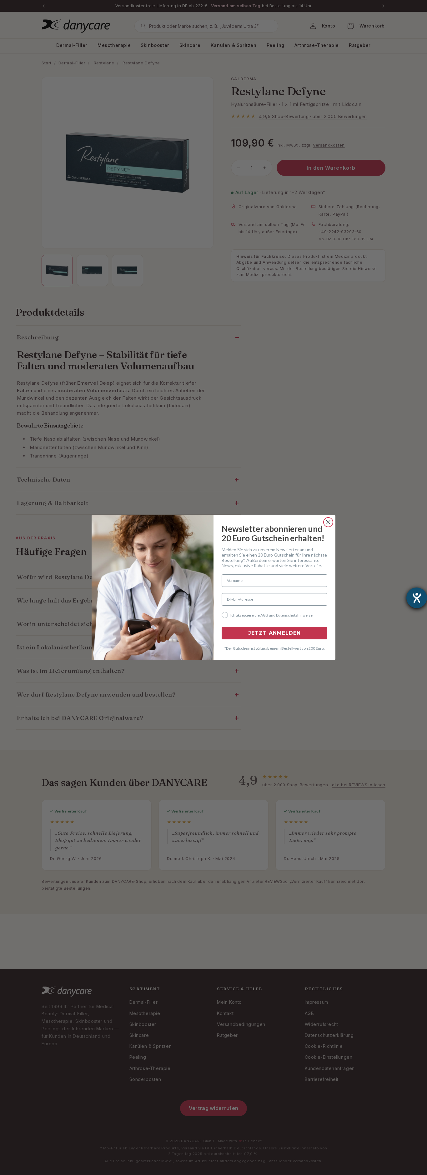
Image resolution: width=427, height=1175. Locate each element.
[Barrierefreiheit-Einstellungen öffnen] (416, 598)
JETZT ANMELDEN (274, 633)
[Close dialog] (328, 522)
